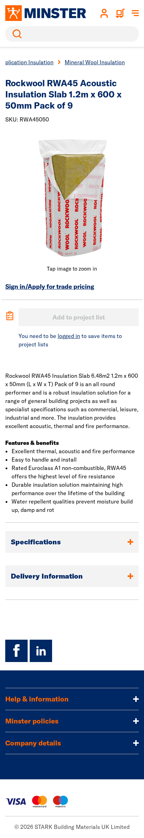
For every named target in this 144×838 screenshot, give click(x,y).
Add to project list (78, 317)
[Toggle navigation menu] (135, 13)
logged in (69, 335)
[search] (72, 34)
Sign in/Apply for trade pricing (49, 286)
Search (15, 34)
